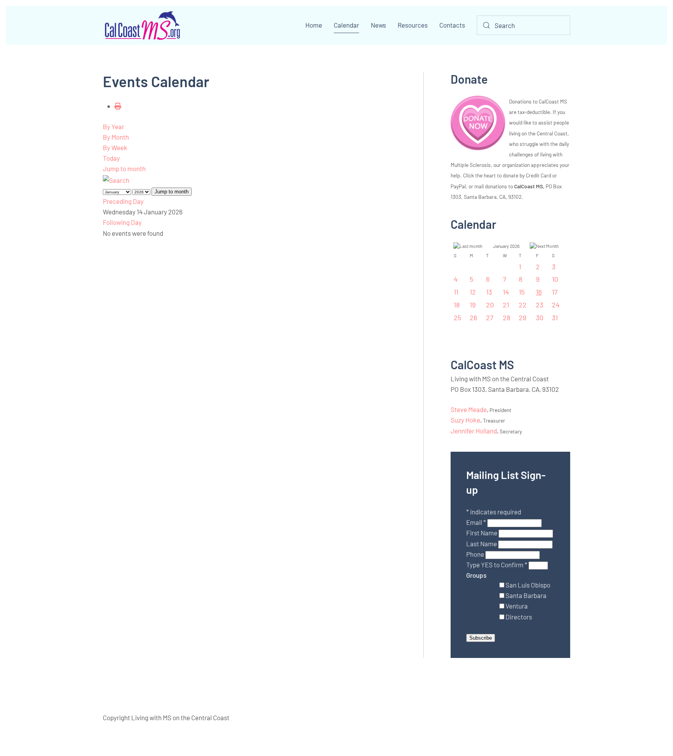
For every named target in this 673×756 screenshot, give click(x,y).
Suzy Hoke (465, 420)
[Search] (116, 179)
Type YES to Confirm (496, 564)
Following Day (122, 222)
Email (476, 522)
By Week (115, 147)
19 (473, 304)
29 (522, 317)
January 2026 (506, 246)
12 (473, 292)
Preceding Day (123, 201)
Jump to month (124, 168)
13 (489, 292)
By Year (113, 126)
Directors (519, 617)
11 (456, 292)
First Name (482, 533)
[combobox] (523, 25)
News (378, 25)
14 (506, 292)
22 (523, 304)
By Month (116, 137)
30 (539, 317)
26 (473, 317)
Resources (413, 25)
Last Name (482, 543)
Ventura (517, 606)
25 (457, 317)
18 (457, 304)
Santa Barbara (526, 595)
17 (555, 292)
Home (313, 25)
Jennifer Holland (474, 431)
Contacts (452, 25)
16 (539, 292)
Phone (475, 554)
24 (556, 304)
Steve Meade (469, 409)
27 (489, 317)
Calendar (346, 25)
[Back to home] (142, 25)
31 (555, 317)
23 (539, 304)
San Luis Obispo (528, 585)
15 (522, 292)
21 (506, 304)
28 (506, 317)
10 (555, 279)
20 (490, 304)
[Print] (118, 106)
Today (111, 158)
